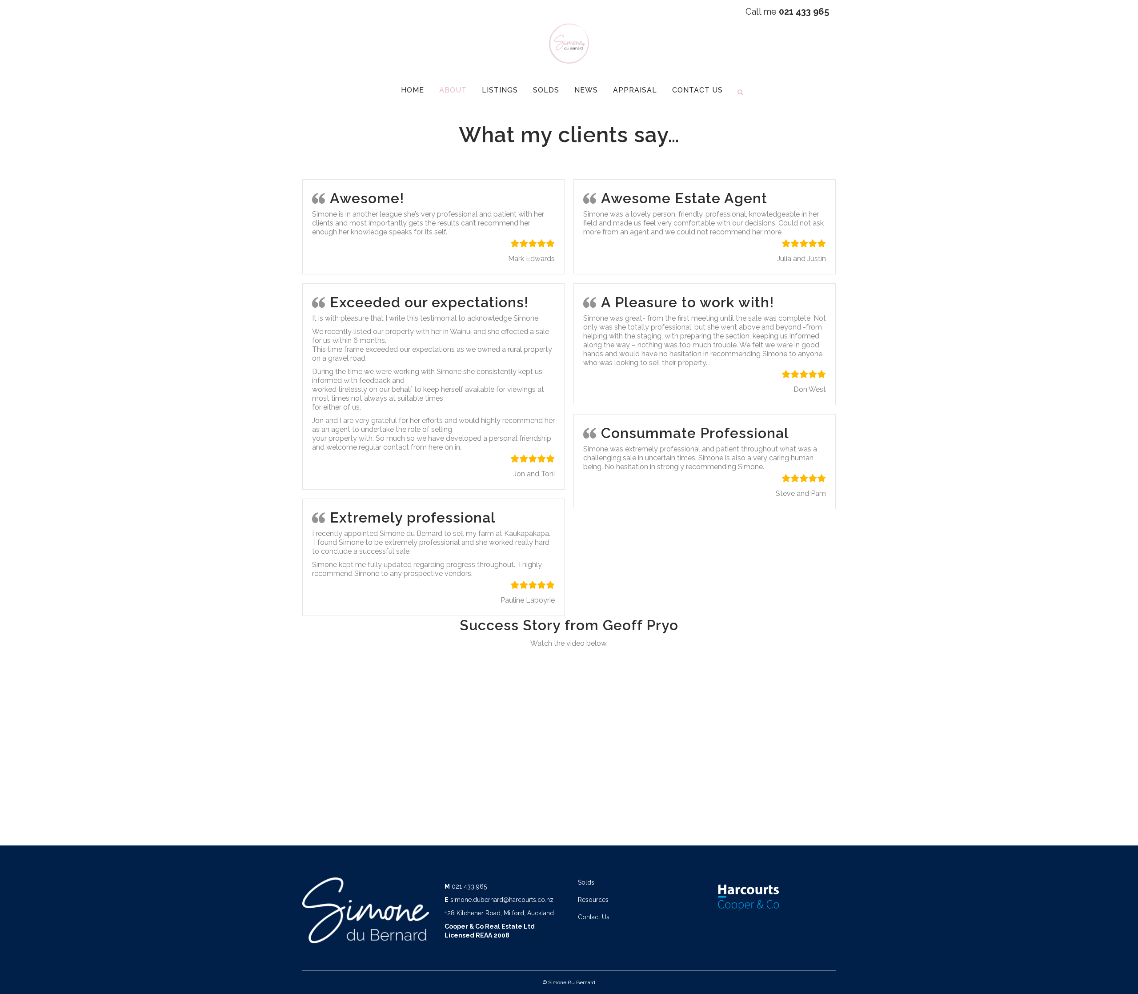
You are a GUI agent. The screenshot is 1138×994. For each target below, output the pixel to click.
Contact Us (593, 917)
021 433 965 (469, 886)
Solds (586, 882)
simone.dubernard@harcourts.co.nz (501, 899)
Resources (593, 899)
